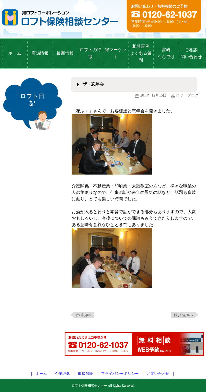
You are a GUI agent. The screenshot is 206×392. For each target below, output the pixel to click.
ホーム (41, 374)
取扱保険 (85, 374)
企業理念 (62, 374)
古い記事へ (84, 315)
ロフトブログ (187, 95)
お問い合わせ (158, 374)
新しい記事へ (183, 315)
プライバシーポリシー (120, 374)
